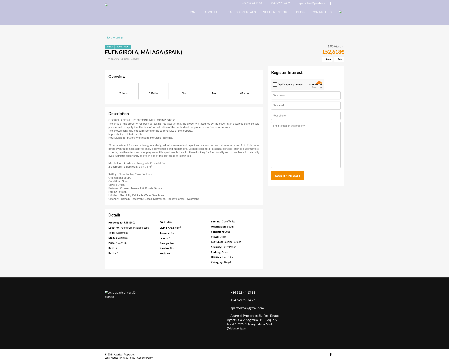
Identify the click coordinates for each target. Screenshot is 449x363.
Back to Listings (114, 38)
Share (328, 59)
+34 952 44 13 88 (252, 3)
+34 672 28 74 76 (280, 3)
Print (339, 59)
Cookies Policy (145, 358)
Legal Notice (111, 358)
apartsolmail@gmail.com (311, 3)
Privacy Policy (127, 358)
